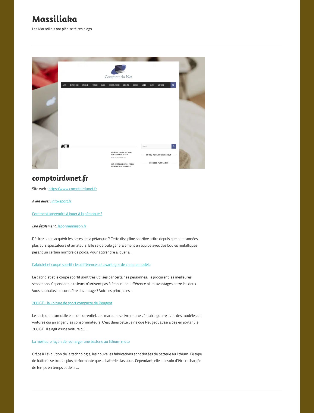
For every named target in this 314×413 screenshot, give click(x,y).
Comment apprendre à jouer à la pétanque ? (67, 214)
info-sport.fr (61, 201)
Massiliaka (54, 19)
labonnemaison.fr (72, 226)
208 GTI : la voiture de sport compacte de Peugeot (72, 303)
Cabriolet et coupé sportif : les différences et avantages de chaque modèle (91, 264)
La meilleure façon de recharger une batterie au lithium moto (81, 341)
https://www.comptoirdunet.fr (72, 189)
